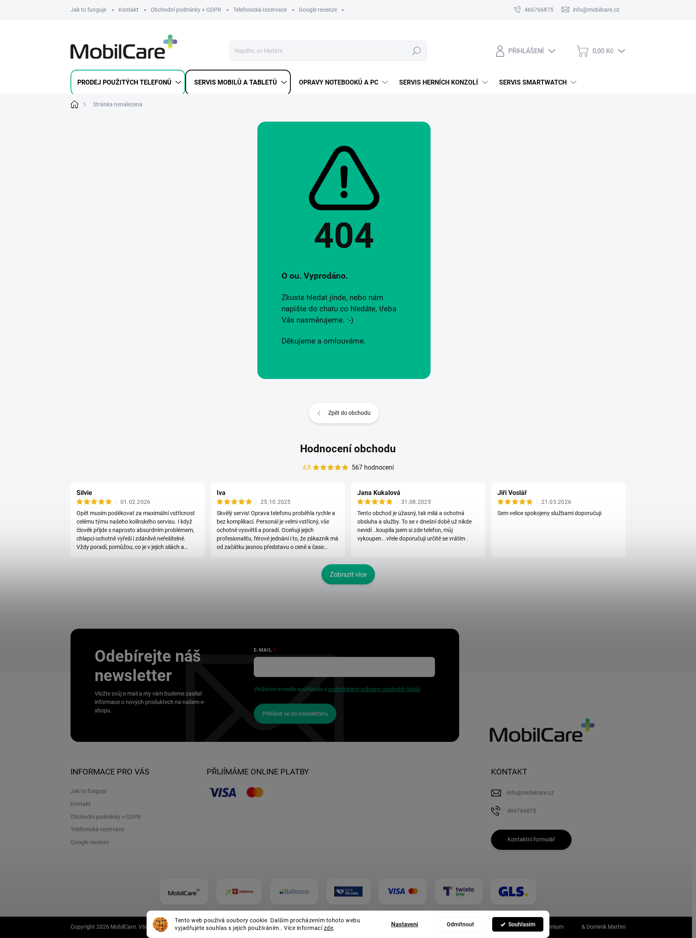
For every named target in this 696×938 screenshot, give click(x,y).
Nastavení (404, 924)
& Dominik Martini (603, 927)
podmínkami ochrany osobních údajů (374, 689)
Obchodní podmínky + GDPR (186, 9)
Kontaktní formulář (531, 839)
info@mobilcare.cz (530, 792)
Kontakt (128, 9)
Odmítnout (460, 924)
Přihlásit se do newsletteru (295, 713)
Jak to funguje (88, 9)
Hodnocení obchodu (348, 449)
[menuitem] (127, 82)
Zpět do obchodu (349, 413)
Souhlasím (521, 924)
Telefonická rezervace (260, 9)
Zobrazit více (348, 574)
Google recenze (318, 9)
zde (329, 928)
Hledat (416, 51)
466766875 (538, 9)
